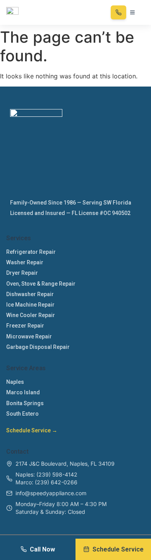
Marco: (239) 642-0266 (46, 482)
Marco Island (23, 392)
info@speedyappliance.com (50, 493)
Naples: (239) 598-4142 (46, 474)
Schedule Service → (31, 430)
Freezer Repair (25, 325)
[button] (132, 12)
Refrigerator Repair (31, 252)
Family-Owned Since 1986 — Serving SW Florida (70, 202)
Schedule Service (118, 549)
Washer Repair (24, 262)
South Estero (22, 414)
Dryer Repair (22, 273)
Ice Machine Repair (30, 305)
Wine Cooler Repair (30, 315)
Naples (15, 382)
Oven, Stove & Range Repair (41, 284)
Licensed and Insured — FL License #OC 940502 (70, 213)
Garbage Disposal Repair (38, 347)
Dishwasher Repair (30, 294)
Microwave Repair (29, 336)
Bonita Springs (25, 403)
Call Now (42, 549)
